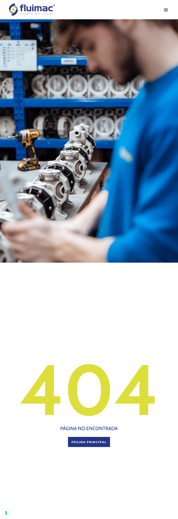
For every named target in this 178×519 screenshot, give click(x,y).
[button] (166, 9)
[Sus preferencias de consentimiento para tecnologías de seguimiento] (6, 513)
